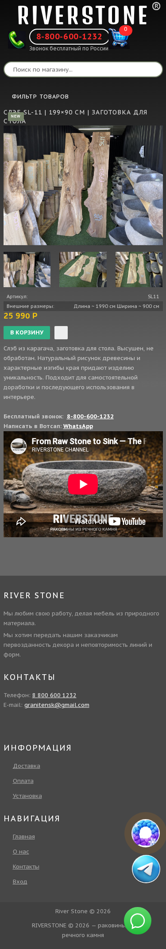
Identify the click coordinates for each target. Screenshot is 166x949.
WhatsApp (78, 426)
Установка (27, 796)
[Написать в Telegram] (145, 868)
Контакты (26, 866)
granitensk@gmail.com (56, 705)
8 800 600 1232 (54, 695)
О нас (21, 851)
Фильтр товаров (40, 96)
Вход (20, 881)
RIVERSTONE (83, 15)
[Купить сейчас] (61, 332)
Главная (24, 836)
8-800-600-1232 (69, 36)
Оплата (23, 781)
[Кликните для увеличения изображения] (83, 185)
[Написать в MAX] (145, 833)
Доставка (26, 766)
